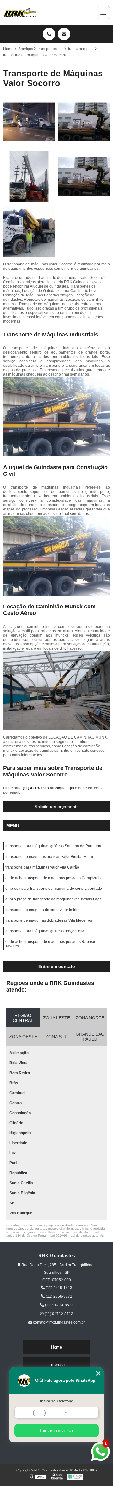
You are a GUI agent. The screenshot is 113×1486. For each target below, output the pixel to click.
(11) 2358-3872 (58, 1296)
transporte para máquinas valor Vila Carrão (42, 867)
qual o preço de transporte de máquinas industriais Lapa (53, 899)
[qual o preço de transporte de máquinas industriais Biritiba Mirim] (29, 176)
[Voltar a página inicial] (19, 12)
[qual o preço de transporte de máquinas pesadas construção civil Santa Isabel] (29, 122)
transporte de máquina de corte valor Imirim (42, 910)
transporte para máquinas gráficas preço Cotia (44, 931)
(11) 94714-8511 (58, 1305)
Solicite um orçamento (57, 806)
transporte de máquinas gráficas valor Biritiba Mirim (49, 856)
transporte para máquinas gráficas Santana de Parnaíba (53, 846)
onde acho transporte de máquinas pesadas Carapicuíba (54, 878)
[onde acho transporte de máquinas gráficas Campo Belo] (29, 231)
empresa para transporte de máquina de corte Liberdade (53, 888)
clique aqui (64, 788)
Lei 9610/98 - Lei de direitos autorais (77, 1235)
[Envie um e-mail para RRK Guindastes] (64, 34)
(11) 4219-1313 (36, 788)
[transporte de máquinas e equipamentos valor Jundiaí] (84, 176)
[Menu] (103, 12)
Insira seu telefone (56, 1401)
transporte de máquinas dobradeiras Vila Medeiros (48, 920)
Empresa (56, 1364)
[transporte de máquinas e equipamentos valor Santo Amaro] (84, 122)
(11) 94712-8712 (58, 1314)
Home (56, 1347)
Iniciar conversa (56, 1430)
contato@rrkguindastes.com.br (58, 1322)
